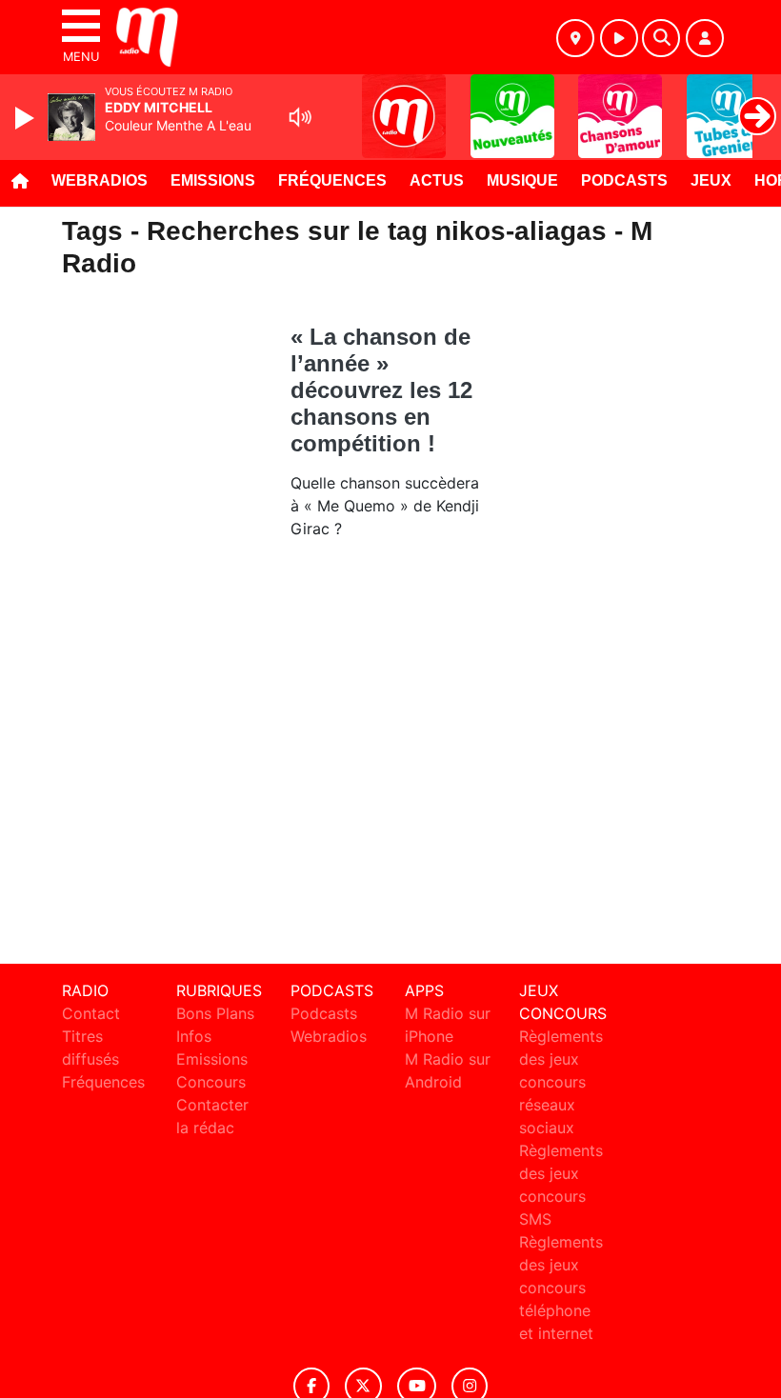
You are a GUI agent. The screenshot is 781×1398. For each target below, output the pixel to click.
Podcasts (624, 180)
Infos (193, 1036)
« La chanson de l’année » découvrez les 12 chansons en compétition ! (381, 390)
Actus (437, 180)
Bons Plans (215, 1013)
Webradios (99, 180)
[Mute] (300, 117)
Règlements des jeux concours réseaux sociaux (561, 1082)
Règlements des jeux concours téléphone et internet (561, 1287)
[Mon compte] (705, 38)
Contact (91, 1013)
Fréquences (332, 180)
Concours (211, 1081)
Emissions (212, 180)
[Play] (26, 118)
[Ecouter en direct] (619, 38)
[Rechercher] (661, 38)
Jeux (711, 180)
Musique (522, 180)
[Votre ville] (575, 38)
